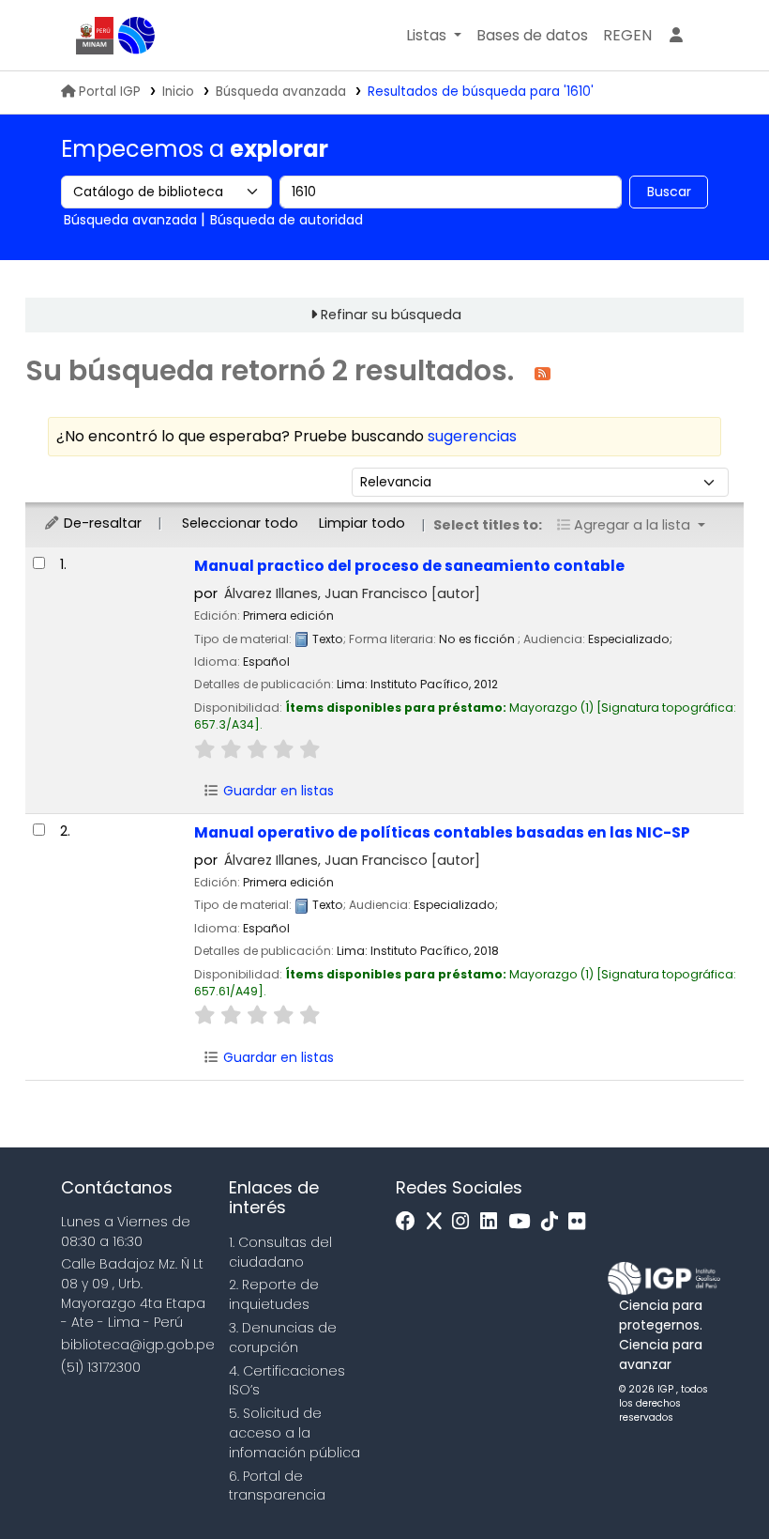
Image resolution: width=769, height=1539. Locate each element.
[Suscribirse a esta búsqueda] (542, 372)
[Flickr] (581, 1222)
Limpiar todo (362, 523)
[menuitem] (627, 35)
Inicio (178, 91)
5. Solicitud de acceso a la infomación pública (294, 1433)
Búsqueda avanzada (281, 91)
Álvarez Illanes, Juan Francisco (352, 593)
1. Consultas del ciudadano (280, 1252)
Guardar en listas (276, 790)
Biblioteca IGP (137, 35)
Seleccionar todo (240, 523)
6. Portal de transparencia (277, 1486)
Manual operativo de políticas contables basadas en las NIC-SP (442, 832)
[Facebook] (410, 1222)
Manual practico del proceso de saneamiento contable (409, 566)
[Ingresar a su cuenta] (676, 35)
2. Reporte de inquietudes (274, 1294)
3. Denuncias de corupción (283, 1337)
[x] (439, 1222)
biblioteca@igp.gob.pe (138, 1344)
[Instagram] (465, 1222)
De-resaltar (101, 523)
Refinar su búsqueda (391, 314)
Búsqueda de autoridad (286, 219)
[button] (434, 35)
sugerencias (472, 436)
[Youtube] (523, 1222)
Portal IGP (110, 91)
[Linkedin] (493, 1222)
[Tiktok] (554, 1222)
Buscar (669, 191)
